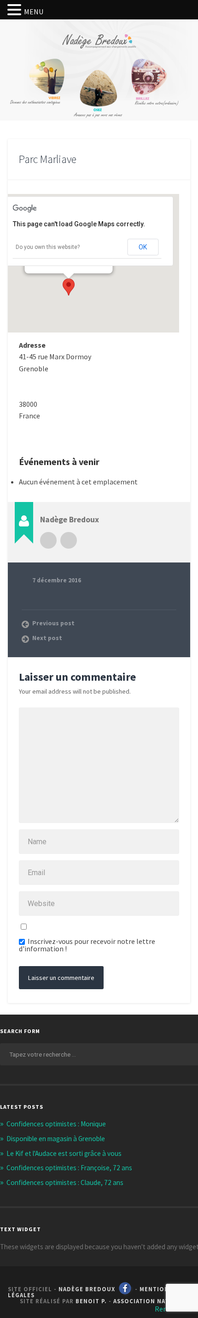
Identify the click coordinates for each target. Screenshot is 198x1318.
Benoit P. (91, 1301)
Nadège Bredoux (86, 1289)
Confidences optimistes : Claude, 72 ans (64, 1182)
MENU (33, 11)
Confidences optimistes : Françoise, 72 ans (69, 1167)
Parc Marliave (47, 159)
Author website (68, 540)
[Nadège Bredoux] (99, 52)
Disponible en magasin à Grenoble (55, 1138)
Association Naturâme (151, 1301)
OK (143, 247)
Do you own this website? (48, 247)
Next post (47, 638)
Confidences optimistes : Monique (56, 1123)
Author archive (48, 540)
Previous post (53, 623)
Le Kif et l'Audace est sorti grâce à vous (64, 1153)
